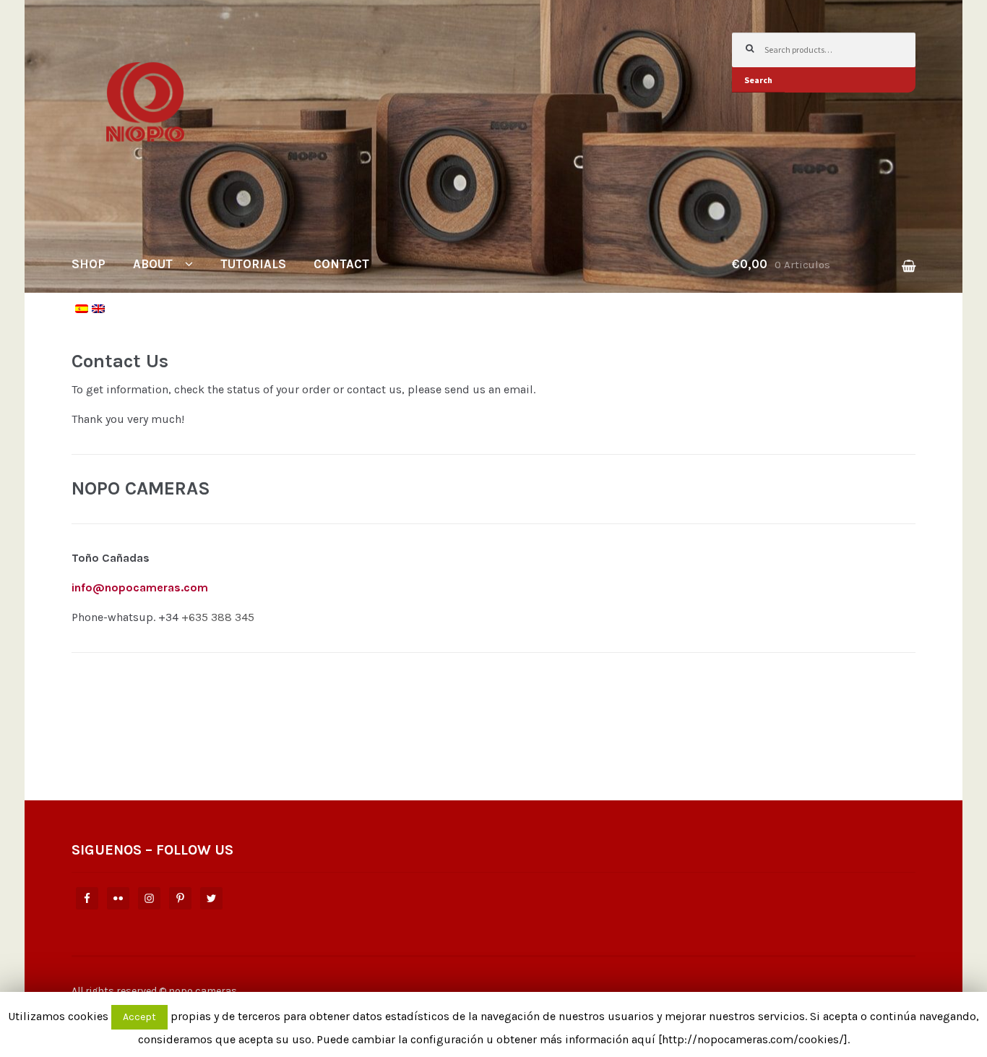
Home (102, 347)
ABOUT (153, 264)
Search (758, 79)
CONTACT (341, 264)
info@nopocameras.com (140, 587)
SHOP (88, 264)
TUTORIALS (253, 264)
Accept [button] (139, 1017)
